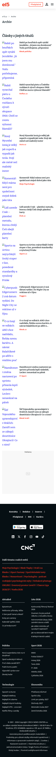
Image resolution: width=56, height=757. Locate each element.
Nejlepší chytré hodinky (11, 703)
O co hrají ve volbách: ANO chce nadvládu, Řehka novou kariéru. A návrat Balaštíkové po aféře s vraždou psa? (35, 323)
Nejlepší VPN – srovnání (11, 707)
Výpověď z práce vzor (10, 670)
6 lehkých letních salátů (40, 636)
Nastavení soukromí (18, 744)
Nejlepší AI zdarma (9, 699)
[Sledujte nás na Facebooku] (25, 537)
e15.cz (4, 16)
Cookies (44, 740)
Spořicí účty (36, 695)
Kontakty (13, 512)
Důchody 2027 (37, 703)
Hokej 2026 (35, 660)
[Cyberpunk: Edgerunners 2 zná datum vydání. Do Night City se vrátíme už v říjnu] (10, 301)
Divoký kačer (7, 674)
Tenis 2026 (35, 664)
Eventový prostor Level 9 (23, 585)
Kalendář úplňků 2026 (11, 622)
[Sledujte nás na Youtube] (37, 537)
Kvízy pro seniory (9, 618)
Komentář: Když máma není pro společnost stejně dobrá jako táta (35, 179)
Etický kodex (14, 750)
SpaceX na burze (8, 692)
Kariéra (39, 517)
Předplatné (18, 517)
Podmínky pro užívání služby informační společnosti (27, 737)
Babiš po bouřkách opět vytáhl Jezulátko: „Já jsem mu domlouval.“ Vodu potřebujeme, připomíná (35, 45)
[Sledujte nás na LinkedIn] (13, 537)
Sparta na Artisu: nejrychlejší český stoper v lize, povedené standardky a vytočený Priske (36, 247)
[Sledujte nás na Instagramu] (31, 537)
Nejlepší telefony (9, 695)
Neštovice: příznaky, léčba (12, 610)
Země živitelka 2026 (39, 711)
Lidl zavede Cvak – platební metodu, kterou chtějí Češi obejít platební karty (36, 210)
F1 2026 (34, 668)
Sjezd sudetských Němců (12, 659)
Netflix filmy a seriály (10, 711)
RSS (29, 517)
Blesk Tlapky (26, 568)
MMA (33, 653)
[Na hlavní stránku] (5, 4)
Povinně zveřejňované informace (34, 750)
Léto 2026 (36, 599)
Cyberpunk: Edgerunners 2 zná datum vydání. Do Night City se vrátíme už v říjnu (34, 290)
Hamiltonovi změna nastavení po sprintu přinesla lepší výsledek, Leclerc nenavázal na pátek (35, 370)
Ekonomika (36, 684)
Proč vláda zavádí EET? (11, 663)
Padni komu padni (9, 667)
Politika (6, 645)
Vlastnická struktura (36, 744)
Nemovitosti (16, 576)
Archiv (13, 16)
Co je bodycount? (9, 625)
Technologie (8, 684)
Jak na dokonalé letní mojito (42, 632)
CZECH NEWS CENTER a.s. (38, 722)
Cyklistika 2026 (37, 675)
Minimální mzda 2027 (39, 707)
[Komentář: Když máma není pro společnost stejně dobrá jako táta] (10, 189)
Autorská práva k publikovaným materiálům (27, 734)
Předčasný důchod (38, 692)
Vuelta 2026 (17, 589)
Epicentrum (7, 606)
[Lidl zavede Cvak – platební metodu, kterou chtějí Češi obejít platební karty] (10, 223)
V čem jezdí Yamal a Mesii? (12, 614)
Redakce (26, 512)
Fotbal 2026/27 (37, 656)
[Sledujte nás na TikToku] (43, 537)
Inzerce (38, 512)
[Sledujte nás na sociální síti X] (19, 537)
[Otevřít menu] (52, 4)
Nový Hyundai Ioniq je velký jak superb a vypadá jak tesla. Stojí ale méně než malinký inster (35, 138)
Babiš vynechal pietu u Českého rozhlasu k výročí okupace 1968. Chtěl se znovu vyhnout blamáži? (34, 87)
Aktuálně (6, 599)
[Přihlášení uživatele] (46, 4)
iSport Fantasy (17, 572)
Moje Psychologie (10, 568)
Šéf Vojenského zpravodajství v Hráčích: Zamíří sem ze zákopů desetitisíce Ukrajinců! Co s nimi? (35, 412)
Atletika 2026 (36, 671)
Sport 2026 (36, 645)
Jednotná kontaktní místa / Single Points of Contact (27, 747)
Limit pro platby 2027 (39, 699)
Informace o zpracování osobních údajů (23, 740)
